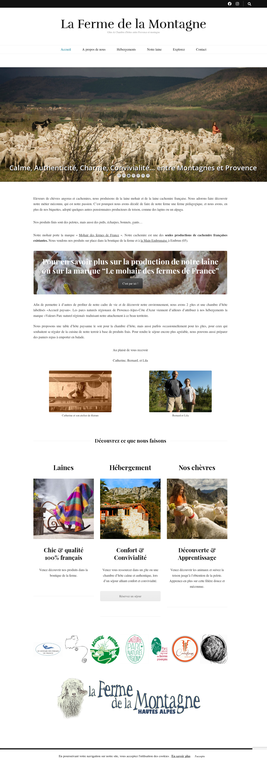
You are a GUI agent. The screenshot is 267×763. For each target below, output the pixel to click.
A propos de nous (94, 49)
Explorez (179, 49)
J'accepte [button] (200, 756)
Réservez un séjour (130, 596)
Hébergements (126, 49)
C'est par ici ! (130, 283)
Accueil (66, 49)
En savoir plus (180, 756)
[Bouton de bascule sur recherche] (249, 4)
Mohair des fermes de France (99, 235)
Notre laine (154, 49)
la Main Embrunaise (154, 240)
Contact (201, 49)
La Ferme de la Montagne (133, 24)
